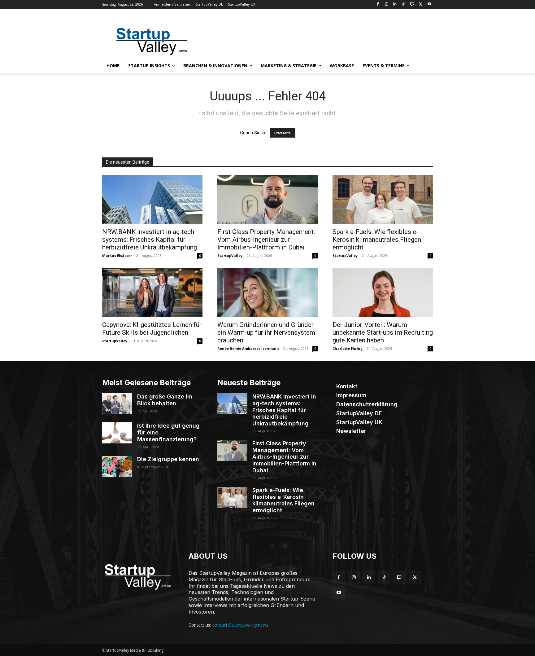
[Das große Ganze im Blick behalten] (117, 403)
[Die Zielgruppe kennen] (117, 466)
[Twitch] (412, 4)
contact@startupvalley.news (240, 625)
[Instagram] (386, 4)
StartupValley (229, 255)
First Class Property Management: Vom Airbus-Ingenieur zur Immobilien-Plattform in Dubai (266, 239)
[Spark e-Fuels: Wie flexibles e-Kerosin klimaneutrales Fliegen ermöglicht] (383, 199)
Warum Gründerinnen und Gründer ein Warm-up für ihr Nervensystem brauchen (266, 332)
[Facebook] (377, 4)
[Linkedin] (394, 4)
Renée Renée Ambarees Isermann (248, 348)
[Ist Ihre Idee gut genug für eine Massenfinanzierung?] (117, 432)
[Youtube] (429, 4)
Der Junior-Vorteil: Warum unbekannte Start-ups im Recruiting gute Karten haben (383, 332)
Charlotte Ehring (348, 348)
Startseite (282, 133)
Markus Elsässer (117, 255)
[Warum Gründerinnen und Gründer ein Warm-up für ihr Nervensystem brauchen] (267, 292)
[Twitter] (420, 4)
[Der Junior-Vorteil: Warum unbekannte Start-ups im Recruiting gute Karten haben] (383, 292)
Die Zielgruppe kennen (168, 459)
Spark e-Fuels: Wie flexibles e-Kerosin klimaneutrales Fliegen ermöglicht (377, 239)
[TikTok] (403, 4)
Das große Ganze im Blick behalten (164, 400)
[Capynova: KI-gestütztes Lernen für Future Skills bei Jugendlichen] (152, 292)
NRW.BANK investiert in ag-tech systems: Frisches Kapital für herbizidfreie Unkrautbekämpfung (149, 239)
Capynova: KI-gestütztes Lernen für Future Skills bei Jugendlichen (152, 328)
